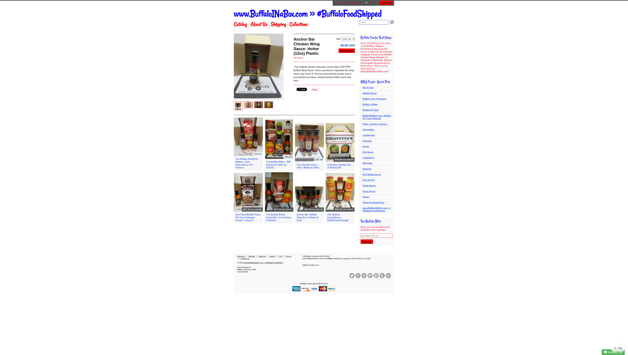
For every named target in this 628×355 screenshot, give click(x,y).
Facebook (358, 275)
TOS (280, 256)
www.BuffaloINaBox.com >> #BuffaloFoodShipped (308, 14)
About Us (259, 24)
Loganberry (369, 157)
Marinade (367, 163)
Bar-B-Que (368, 87)
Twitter (352, 275)
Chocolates (368, 129)
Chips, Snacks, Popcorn (375, 124)
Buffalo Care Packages (374, 98)
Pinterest (376, 275)
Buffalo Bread (370, 93)
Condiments (369, 135)
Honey (366, 146)
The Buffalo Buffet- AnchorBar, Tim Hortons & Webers (278, 217)
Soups (366, 197)
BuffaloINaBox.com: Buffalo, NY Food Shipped (377, 117)
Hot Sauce (298, 58)
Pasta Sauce (369, 185)
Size (338, 38)
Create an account (352, 3)
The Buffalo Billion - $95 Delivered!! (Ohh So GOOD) (278, 164)
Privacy (289, 256)
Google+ (388, 275)
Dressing (367, 141)
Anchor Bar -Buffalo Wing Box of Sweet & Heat (307, 217)
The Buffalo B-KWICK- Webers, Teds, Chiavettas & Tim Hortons (247, 163)
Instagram (370, 275)
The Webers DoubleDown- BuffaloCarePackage (338, 217)
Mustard (367, 169)
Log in (337, 3)
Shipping (278, 24)
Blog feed (364, 275)
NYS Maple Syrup (372, 174)
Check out (386, 3)
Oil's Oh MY (369, 180)
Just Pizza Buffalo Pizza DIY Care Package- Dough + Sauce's (248, 217)
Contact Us (245, 259)
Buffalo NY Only (371, 110)
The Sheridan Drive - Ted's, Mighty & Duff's (308, 166)
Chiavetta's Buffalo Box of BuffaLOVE (339, 166)
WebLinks (241, 256)
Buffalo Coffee (370, 104)
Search (272, 256)
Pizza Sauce (369, 191)
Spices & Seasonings (373, 202)
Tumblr (382, 275)
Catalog (240, 24)
